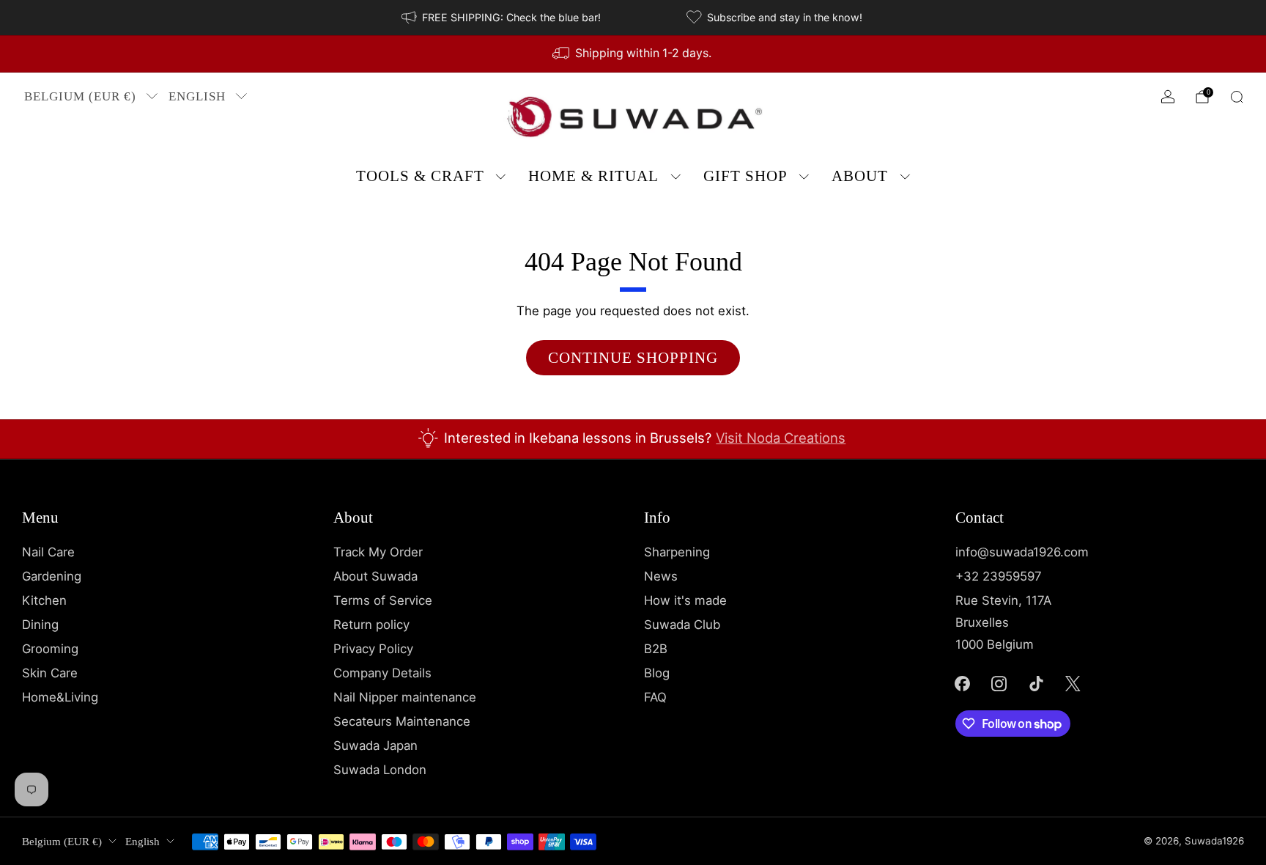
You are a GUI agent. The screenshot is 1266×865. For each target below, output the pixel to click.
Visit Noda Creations (780, 438)
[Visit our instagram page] (999, 683)
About (860, 176)
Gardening (51, 576)
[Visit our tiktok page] (1036, 683)
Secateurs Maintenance (401, 721)
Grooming (50, 648)
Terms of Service (382, 600)
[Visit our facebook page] (962, 683)
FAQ (655, 697)
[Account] (1167, 96)
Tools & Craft (420, 176)
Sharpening (677, 552)
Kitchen (44, 600)
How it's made (685, 600)
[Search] (1236, 96)
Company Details (382, 673)
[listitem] (502, 17)
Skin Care (50, 673)
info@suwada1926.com (1022, 552)
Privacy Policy (373, 648)
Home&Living (60, 697)
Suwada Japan (375, 745)
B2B (655, 648)
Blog (657, 673)
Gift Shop (745, 176)
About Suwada (375, 576)
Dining (40, 624)
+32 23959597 (998, 576)
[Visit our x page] (1073, 683)
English (197, 96)
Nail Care (48, 552)
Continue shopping (633, 358)
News (661, 576)
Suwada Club (682, 624)
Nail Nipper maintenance (404, 697)
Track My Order (378, 552)
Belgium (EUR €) (80, 96)
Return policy (371, 624)
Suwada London (379, 769)
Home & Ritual (593, 176)
